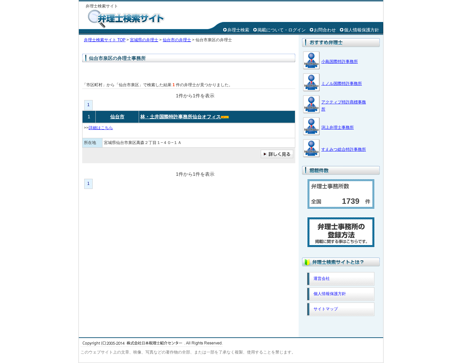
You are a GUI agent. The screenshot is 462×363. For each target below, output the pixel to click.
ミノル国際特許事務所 (341, 83)
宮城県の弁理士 (144, 40)
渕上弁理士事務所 (337, 127)
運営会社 (322, 278)
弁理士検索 (238, 29)
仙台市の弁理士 (177, 40)
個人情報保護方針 (361, 29)
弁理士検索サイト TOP (104, 40)
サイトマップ (326, 309)
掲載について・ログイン (281, 29)
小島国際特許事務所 (339, 61)
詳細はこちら (101, 127)
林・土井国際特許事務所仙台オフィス (180, 116)
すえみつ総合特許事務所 (343, 149)
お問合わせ (325, 29)
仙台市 (117, 116)
